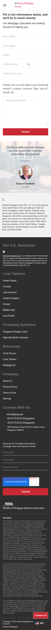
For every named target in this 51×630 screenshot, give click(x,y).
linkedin (17, 436)
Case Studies (9, 359)
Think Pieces (9, 353)
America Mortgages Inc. (12, 256)
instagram (5, 436)
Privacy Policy (10, 387)
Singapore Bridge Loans (15, 331)
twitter (11, 436)
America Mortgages (10, 627)
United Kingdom (11, 298)
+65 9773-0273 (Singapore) (20, 418)
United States (9, 280)
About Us (7, 381)
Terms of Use (9, 392)
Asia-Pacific (9, 316)
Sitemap (7, 398)
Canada (7, 286)
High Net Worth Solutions (15, 337)
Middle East (9, 310)
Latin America (10, 292)
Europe (6, 304)
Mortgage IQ (9, 365)
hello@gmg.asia (15, 414)
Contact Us (41, 615)
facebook (24, 436)
